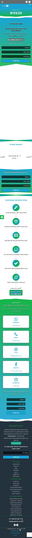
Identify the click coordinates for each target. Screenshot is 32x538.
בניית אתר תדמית (16, 493)
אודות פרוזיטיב (16, 464)
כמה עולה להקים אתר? (16, 505)
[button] (2, 217)
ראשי (18, 10)
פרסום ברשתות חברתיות (16, 487)
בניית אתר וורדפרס (16, 507)
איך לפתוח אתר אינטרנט (16, 509)
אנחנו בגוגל (16, 470)
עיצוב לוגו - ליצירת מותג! (16, 515)
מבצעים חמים (16, 476)
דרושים (16, 472)
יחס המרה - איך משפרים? (16, 501)
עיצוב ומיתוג (16, 485)
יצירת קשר (16, 466)
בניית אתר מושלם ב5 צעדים (16, 499)
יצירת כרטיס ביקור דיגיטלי (16, 489)
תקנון (16, 468)
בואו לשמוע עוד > (16, 443)
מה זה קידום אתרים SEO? (16, 503)
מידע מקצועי (16, 474)
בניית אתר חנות (16, 491)
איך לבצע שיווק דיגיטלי (16, 511)
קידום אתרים (16, 483)
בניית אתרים (16, 481)
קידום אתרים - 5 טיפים (16, 513)
